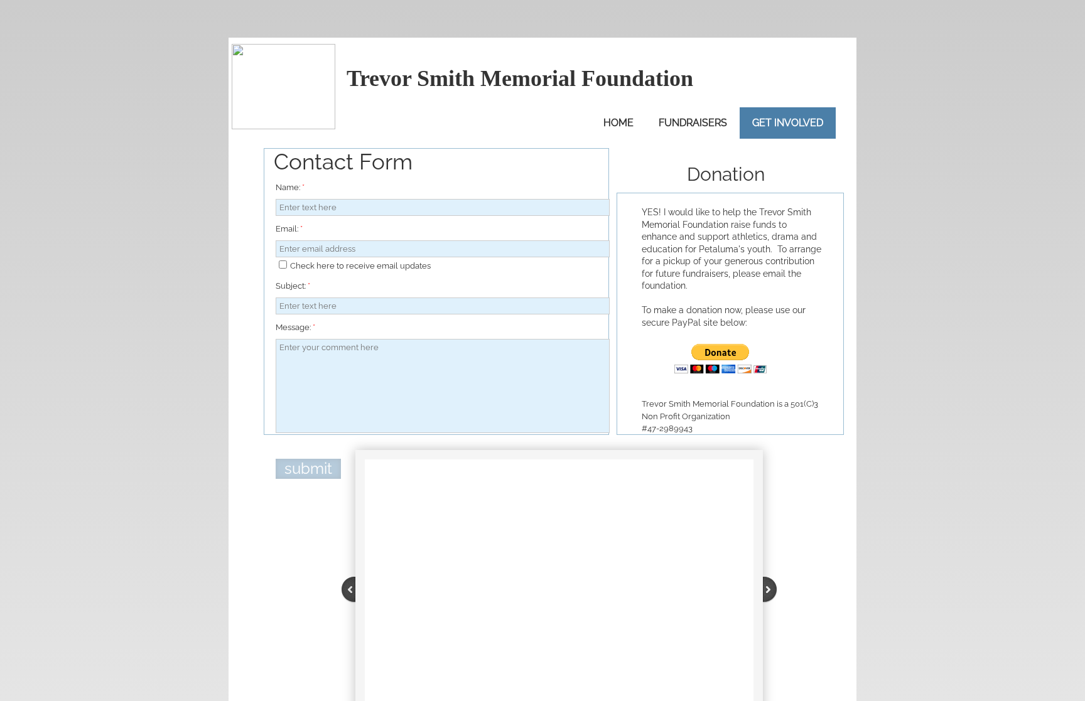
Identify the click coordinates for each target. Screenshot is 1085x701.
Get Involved (787, 123)
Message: (295, 327)
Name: (290, 187)
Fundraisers (693, 123)
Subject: (293, 286)
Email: (289, 228)
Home (618, 123)
